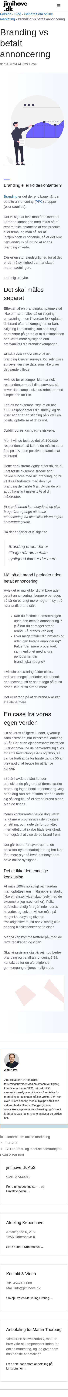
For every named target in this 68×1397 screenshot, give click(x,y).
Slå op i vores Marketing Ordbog (27, 1298)
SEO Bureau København (23, 1246)
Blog (17, 14)
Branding (11, 196)
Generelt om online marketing (27, 1137)
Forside (5, 14)
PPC (39, 201)
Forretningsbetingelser (21, 1186)
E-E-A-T (11, 1143)
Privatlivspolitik (16, 1191)
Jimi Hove (10, 1069)
